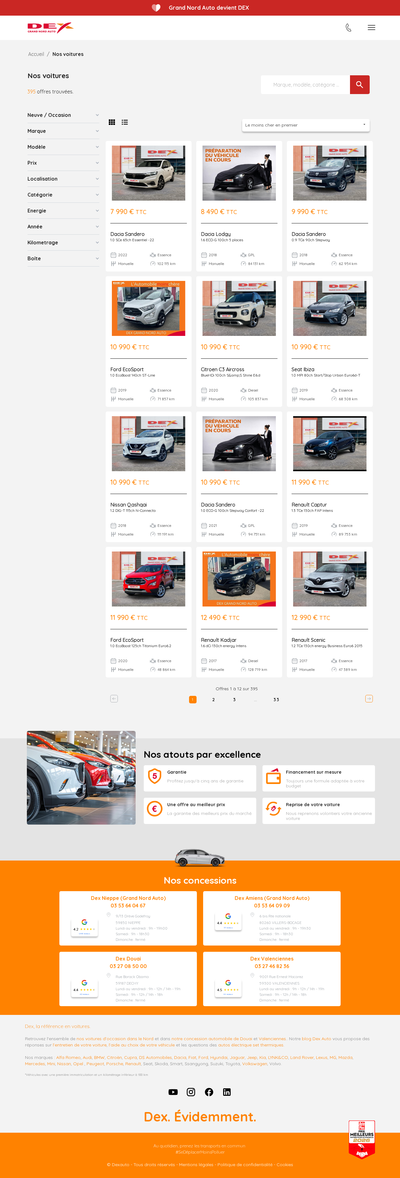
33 (276, 699)
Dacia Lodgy (216, 234)
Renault (133, 1063)
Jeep (252, 1057)
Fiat (192, 1057)
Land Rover (302, 1057)
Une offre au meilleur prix (196, 804)
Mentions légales (196, 1164)
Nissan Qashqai (128, 505)
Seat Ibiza (303, 369)
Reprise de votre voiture (313, 804)
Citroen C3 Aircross (222, 369)
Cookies (285, 1164)
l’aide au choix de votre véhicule (142, 1045)
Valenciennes (272, 1038)
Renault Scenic (308, 640)
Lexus (322, 1057)
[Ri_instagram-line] (191, 1092)
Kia (262, 1057)
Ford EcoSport (127, 369)
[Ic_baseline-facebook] (209, 1092)
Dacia (180, 1057)
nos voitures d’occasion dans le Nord (115, 1038)
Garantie (177, 772)
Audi (87, 1057)
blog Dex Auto (316, 1038)
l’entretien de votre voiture (80, 1045)
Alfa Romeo (68, 1057)
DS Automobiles (155, 1057)
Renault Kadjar (219, 640)
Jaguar (237, 1057)
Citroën (114, 1057)
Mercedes (35, 1063)
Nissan (64, 1063)
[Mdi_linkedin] (227, 1092)
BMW (99, 1057)
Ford (203, 1057)
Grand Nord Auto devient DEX (209, 7)
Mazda (345, 1057)
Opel (78, 1063)
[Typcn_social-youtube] (173, 1092)
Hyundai (219, 1057)
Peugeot (95, 1063)
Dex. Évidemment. (200, 1116)
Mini (51, 1063)
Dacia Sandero (127, 234)
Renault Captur (309, 505)
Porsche (114, 1063)
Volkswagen (254, 1063)
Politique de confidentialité (245, 1164)
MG (333, 1057)
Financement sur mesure (314, 772)
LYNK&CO (278, 1057)
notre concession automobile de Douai (212, 1038)
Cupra (130, 1057)
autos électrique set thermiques (250, 1045)
